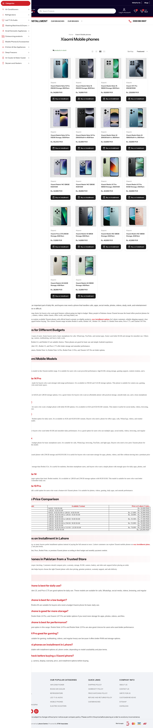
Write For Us (136, 3)
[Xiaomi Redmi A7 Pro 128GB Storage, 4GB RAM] (111, 167)
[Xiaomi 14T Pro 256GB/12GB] (136, 68)
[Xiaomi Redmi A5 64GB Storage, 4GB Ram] (60, 265)
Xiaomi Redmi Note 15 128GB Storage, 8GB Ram (110, 87)
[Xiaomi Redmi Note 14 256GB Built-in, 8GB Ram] (111, 117)
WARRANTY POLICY (95, 689)
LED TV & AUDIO (56, 697)
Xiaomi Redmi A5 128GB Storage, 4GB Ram (85, 284)
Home (71, 35)
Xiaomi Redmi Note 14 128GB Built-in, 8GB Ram (135, 136)
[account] (125, 9)
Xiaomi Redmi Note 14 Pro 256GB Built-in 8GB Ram (85, 136)
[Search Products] (40, 11)
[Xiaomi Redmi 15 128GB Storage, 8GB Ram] (85, 216)
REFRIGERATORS (56, 693)
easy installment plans (141, 544)
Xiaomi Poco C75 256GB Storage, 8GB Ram (59, 235)
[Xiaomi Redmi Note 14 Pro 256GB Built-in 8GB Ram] (85, 117)
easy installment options (101, 319)
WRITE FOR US (124, 693)
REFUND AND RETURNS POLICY (100, 697)
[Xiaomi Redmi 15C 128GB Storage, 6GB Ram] (111, 216)
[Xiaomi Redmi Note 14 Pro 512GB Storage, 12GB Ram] (60, 117)
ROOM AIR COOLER (57, 689)
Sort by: (131, 51)
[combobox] (77, 11)
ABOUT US (123, 685)
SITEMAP (122, 702)
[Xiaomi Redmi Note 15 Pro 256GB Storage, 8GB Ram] (60, 68)
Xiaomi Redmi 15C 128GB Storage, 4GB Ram (135, 235)
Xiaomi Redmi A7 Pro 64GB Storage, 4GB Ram (135, 185)
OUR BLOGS (123, 706)
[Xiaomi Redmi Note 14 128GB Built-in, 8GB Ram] (136, 117)
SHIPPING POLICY (95, 685)
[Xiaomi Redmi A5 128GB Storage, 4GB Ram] (85, 265)
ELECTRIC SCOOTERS (58, 706)
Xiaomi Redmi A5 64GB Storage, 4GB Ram (59, 284)
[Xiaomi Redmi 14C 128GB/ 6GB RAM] (60, 167)
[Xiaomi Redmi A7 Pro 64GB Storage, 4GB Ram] (136, 167)
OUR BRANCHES (94, 702)
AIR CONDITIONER (57, 685)
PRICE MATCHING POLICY (97, 693)
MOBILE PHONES (56, 702)
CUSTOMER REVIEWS (127, 697)
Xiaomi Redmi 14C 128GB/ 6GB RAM (60, 185)
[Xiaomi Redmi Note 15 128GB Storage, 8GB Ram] (111, 68)
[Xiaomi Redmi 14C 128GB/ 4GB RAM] (85, 167)
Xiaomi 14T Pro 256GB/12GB (131, 87)
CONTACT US (124, 689)
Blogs (146, 3)
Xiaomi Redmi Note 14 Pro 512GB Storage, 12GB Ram (60, 136)
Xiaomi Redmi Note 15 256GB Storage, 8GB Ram (85, 87)
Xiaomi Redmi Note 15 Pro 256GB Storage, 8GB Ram (60, 87)
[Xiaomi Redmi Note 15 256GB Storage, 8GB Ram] (85, 68)
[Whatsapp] (36, 711)
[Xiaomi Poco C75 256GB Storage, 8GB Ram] (60, 216)
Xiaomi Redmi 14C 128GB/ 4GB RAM (85, 185)
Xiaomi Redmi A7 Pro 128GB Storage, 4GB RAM (110, 185)
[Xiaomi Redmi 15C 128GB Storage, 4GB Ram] (136, 216)
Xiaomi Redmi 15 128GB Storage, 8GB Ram (84, 235)
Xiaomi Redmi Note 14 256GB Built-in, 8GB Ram (110, 136)
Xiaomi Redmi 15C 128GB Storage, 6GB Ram (110, 235)
